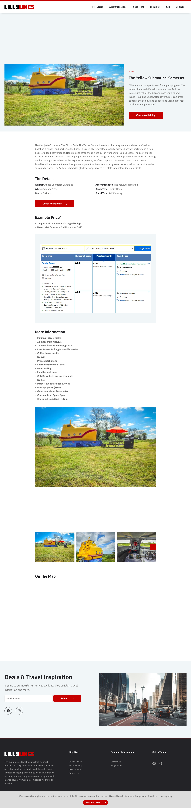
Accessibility (75, 769)
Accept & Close (93, 802)
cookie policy (165, 796)
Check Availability (145, 115)
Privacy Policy (75, 765)
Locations (155, 7)
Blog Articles (116, 765)
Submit (64, 698)
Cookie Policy (75, 761)
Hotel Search (97, 7)
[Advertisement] (95, 41)
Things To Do (137, 7)
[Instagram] (21, 710)
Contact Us (74, 773)
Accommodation (117, 7)
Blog (167, 7)
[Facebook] (10, 710)
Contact (180, 7)
